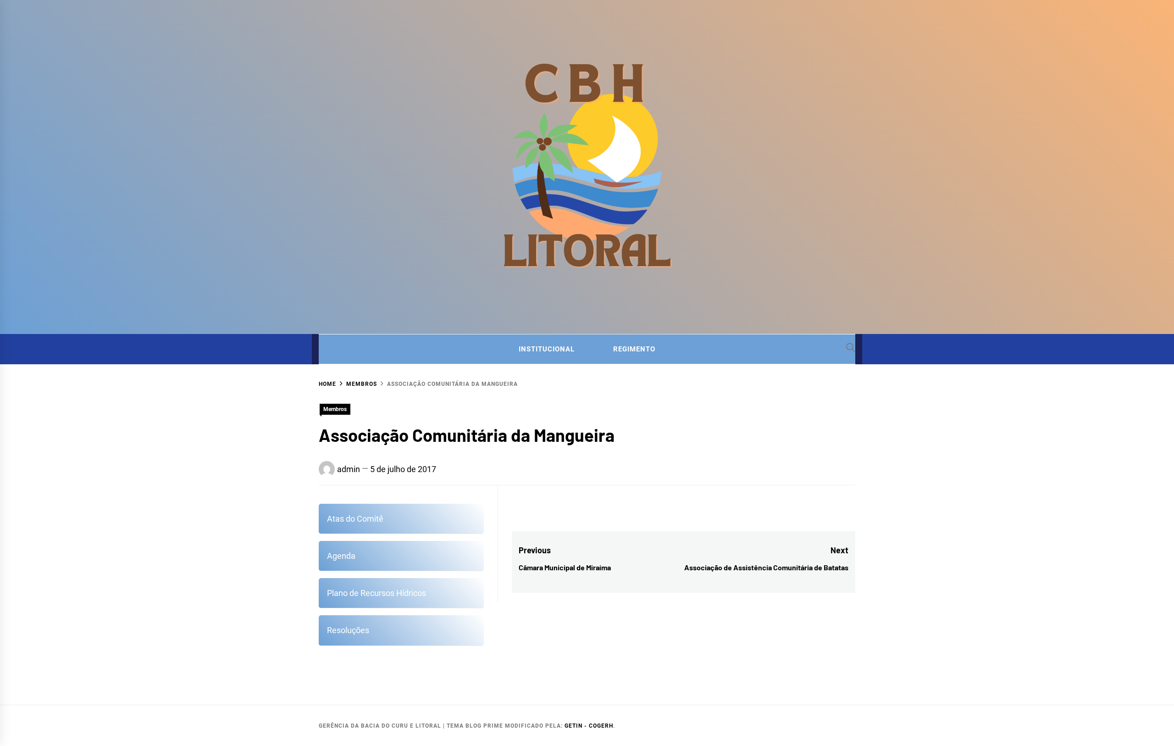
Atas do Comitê (355, 518)
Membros (335, 409)
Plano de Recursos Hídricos (376, 593)
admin (348, 469)
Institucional (547, 349)
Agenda (341, 556)
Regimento (634, 349)
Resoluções (348, 630)
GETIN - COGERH (589, 726)
